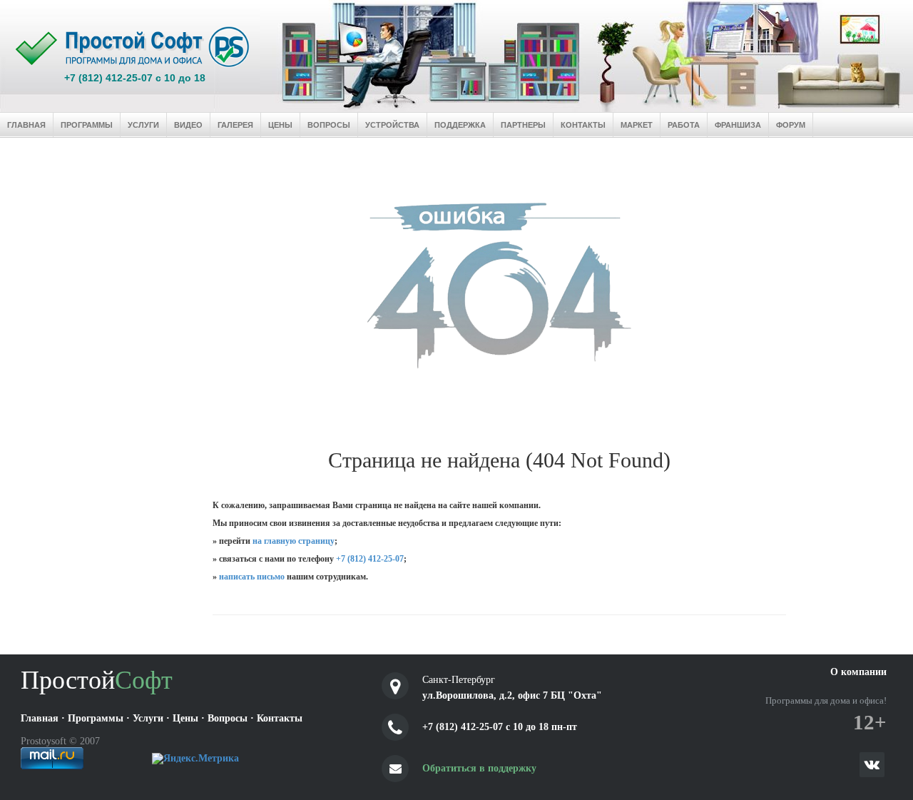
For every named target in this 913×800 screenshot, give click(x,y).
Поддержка (460, 125)
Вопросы (328, 125)
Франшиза (738, 125)
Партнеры (523, 125)
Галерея (235, 125)
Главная (26, 125)
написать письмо (252, 577)
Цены (280, 125)
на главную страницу (294, 541)
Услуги (143, 125)
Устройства (392, 125)
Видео (188, 125)
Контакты (583, 125)
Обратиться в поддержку (479, 768)
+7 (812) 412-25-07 (370, 559)
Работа (684, 125)
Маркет (637, 125)
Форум (790, 125)
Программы (87, 125)
